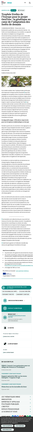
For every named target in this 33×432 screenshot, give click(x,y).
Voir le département (8, 352)
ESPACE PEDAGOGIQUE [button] (10, 409)
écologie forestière (24, 291)
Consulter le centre (8, 336)
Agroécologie (6, 10)
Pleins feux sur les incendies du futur (14, 387)
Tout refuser (20, 426)
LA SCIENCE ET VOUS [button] (9, 412)
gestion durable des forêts (9, 291)
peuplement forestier (8, 294)
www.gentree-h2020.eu (22, 271)
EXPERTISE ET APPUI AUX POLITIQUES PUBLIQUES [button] (11, 403)
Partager (22, 10)
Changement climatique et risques (11, 373)
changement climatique (22, 294)
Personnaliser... (7, 429)
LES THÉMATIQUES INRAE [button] (11, 397)
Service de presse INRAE (15, 300)
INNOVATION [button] (6, 399)
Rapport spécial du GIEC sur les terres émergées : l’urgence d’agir (14, 376)
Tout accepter (7, 426)
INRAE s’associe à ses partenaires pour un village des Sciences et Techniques (16, 366)
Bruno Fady (12, 314)
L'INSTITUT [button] (5, 406)
